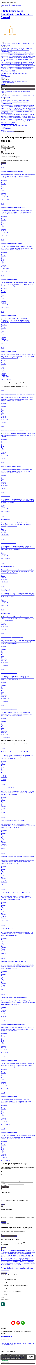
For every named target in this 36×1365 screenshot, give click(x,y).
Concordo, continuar (30, 1357)
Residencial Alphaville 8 (21, 56)
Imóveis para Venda (7, 1343)
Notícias (11, 82)
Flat (28, 48)
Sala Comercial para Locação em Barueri (17, 1259)
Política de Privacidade (15, 1358)
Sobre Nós (7, 5)
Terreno (29, 43)
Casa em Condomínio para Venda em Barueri (19, 1255)
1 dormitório (4, 73)
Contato (3, 84)
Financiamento (5, 82)
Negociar (3, 1222)
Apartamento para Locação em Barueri (13, 1252)
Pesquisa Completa (16, 5)
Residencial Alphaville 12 (9, 59)
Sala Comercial (22, 43)
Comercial (24, 48)
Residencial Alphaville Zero (24, 59)
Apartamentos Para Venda (8, 70)
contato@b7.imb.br (6, 1336)
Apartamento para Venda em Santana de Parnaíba (15, 1258)
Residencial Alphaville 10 (15, 57)
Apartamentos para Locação (9, 71)
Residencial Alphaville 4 (14, 54)
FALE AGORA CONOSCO (9, 1236)
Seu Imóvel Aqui (11, 81)
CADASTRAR (4, 1187)
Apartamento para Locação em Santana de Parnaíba (20, 1263)
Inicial (2, 5)
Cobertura (14, 50)
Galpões (3, 78)
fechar (3, 89)
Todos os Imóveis (5, 43)
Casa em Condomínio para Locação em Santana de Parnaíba (17, 1256)
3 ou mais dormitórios (21, 73)
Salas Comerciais (5, 76)
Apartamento (14, 43)
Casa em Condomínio (23, 50)
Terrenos (3, 75)
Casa (19, 48)
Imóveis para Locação (20, 1343)
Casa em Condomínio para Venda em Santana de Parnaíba (18, 1250)
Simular (3, 1204)
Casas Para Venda (6, 51)
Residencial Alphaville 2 (21, 53)
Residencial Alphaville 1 (7, 53)
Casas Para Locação (6, 61)
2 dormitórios (11, 73)
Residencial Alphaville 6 (8, 56)
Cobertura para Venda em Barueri (11, 1264)
